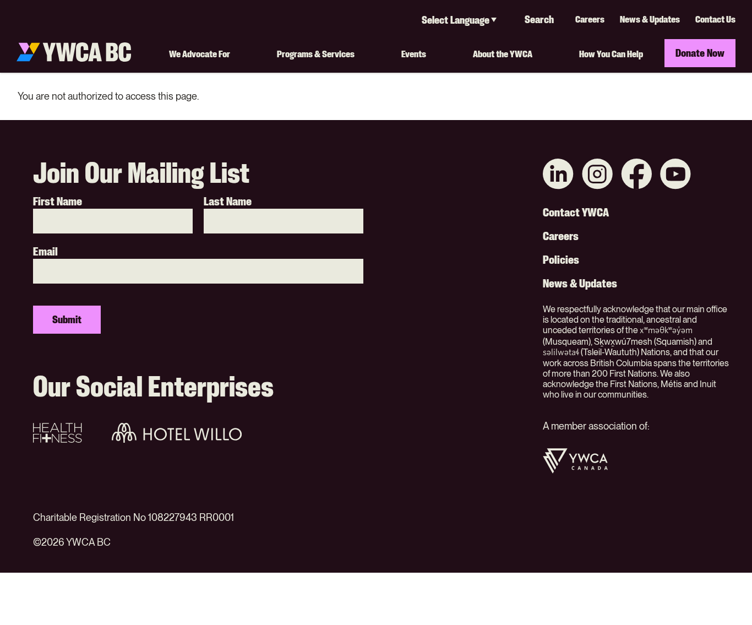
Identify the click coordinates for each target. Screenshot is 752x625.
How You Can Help (611, 54)
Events (413, 54)
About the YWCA (502, 54)
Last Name (228, 201)
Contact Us (715, 19)
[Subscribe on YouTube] (675, 175)
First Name (57, 201)
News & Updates (650, 19)
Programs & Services (316, 54)
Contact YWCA (576, 212)
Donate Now (699, 53)
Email (45, 251)
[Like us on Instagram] (597, 175)
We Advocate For (199, 54)
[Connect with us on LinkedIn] (558, 175)
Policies (561, 260)
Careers (589, 19)
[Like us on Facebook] (636, 175)
